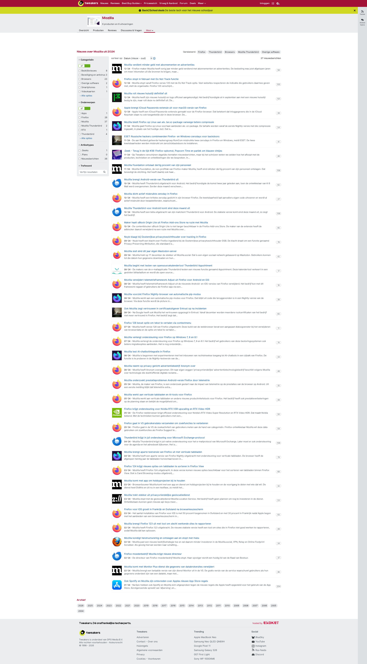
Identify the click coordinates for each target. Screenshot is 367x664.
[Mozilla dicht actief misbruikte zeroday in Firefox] (117, 197)
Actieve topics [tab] (362, 24)
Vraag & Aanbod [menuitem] (168, 3)
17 (279, 271)
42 (278, 256)
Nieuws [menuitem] (104, 3)
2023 (109, 605)
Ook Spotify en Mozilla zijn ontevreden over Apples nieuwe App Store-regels (166, 581)
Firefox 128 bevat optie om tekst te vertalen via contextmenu (157, 322)
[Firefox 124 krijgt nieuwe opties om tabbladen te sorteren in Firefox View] (117, 470)
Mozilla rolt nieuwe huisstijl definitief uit (145, 93)
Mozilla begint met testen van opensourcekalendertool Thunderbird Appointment (168, 265)
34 (278, 543)
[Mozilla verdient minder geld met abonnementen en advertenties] (117, 68)
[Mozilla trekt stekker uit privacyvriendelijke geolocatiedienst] (117, 499)
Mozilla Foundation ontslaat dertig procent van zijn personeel (157, 165)
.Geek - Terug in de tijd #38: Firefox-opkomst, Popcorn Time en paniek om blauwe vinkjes (173, 150)
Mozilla (108, 18)
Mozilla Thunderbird (248, 52)
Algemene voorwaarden (149, 650)
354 (278, 586)
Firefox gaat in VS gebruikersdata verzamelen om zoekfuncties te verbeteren (166, 423)
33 (278, 357)
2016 (173, 605)
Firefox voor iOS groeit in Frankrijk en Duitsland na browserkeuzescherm (163, 509)
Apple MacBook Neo (205, 637)
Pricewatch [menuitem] (150, 3)
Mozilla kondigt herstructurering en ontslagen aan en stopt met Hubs (161, 538)
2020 (136, 605)
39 (278, 113)
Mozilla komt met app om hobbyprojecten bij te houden (154, 480)
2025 (90, 605)
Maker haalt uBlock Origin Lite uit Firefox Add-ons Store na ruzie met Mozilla (166, 222)
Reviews (112, 30)
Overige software (271, 52)
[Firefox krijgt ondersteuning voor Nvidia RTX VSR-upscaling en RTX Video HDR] (117, 412)
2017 (164, 605)
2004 (81, 611)
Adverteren (143, 637)
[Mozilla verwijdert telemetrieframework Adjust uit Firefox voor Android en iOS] (117, 283)
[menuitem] (265, 3)
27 (279, 199)
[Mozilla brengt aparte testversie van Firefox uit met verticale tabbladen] (117, 456)
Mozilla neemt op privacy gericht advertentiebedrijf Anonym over (159, 365)
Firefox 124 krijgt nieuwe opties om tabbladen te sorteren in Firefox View (164, 466)
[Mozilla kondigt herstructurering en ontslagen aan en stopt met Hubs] (117, 542)
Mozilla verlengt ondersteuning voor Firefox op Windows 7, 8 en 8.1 (160, 337)
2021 (127, 605)
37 (279, 557)
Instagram (260, 645)
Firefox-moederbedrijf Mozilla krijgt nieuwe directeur (153, 553)
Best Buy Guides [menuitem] (131, 3)
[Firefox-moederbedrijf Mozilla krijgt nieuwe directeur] (117, 556)
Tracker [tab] (362, 14)
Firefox (201, 52)
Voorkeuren (154, 658)
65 (278, 314)
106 (278, 213)
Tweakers (84, 639)
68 (278, 471)
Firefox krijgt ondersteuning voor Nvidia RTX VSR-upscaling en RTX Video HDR (167, 408)
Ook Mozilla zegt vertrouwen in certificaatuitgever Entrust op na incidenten (165, 308)
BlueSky (259, 637)
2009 (236, 605)
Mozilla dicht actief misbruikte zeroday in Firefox (150, 193)
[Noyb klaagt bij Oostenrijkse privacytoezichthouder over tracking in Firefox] (117, 240)
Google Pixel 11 (202, 645)
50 (278, 414)
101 (278, 99)
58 (278, 70)
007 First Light (202, 654)
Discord (259, 654)
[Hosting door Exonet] (266, 623)
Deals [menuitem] (193, 3)
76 (279, 242)
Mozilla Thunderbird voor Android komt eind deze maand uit (157, 208)
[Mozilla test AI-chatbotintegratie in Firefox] (117, 355)
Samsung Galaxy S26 (205, 650)
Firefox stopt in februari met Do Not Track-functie (151, 79)
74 (279, 342)
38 (278, 299)
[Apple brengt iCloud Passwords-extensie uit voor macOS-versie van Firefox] (117, 111)
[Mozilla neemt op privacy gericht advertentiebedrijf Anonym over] (117, 369)
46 (278, 156)
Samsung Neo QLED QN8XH (209, 641)
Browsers (230, 52)
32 (278, 486)
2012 (209, 605)
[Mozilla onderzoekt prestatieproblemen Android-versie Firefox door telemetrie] (117, 384)
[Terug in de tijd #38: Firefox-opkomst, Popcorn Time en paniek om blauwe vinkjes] (117, 154)
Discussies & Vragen (131, 30)
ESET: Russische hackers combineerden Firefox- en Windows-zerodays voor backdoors (171, 136)
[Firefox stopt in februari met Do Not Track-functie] (117, 83)
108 (278, 170)
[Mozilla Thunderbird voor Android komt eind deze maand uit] (117, 212)
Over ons (153, 641)
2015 (182, 605)
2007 (255, 605)
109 (278, 443)
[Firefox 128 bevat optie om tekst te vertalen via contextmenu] (117, 326)
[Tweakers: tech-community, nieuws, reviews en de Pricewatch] (88, 3)
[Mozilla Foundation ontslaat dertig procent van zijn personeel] (117, 169)
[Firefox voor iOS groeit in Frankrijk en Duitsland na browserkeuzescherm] (117, 513)
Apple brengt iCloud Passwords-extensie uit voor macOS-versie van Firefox (165, 107)
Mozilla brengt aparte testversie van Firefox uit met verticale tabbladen (163, 451)
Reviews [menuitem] (115, 3)
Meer (148, 30)
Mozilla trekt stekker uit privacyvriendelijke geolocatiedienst (157, 494)
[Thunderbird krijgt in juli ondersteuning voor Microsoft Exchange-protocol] (117, 441)
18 (279, 285)
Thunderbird (215, 52)
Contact (141, 641)
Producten (98, 30)
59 (278, 428)
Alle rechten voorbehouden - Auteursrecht (100, 642)
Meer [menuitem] (201, 3)
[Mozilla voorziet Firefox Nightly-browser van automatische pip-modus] (117, 298)
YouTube (260, 641)
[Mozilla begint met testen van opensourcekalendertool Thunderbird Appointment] (117, 269)
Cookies (141, 658)
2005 (273, 605)
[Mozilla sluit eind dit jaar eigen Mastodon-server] (117, 255)
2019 (146, 605)
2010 (227, 605)
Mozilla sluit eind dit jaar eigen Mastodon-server (150, 251)
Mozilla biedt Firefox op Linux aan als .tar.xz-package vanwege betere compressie (169, 122)
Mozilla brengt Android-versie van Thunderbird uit (151, 179)
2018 (155, 605)
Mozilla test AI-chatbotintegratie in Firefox (147, 351)
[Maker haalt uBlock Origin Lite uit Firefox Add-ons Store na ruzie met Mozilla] (117, 226)
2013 (200, 605)
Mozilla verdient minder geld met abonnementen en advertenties (159, 64)
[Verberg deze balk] (355, 10)
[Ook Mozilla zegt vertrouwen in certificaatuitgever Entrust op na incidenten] (117, 312)
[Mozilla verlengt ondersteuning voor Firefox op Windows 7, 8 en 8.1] (117, 341)
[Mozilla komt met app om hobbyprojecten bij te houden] (117, 484)
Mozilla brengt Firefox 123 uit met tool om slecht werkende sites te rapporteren (167, 523)
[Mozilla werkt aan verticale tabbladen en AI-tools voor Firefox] (117, 398)
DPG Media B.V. (115, 639)
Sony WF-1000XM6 (204, 658)
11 (278, 328)
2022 (118, 605)
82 (278, 185)
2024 (99, 605)
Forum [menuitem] (184, 3)
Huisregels (142, 645)
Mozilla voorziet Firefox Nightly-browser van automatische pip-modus (162, 294)
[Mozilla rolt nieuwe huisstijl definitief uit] (117, 97)
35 (278, 385)
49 (278, 371)
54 (278, 127)
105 (278, 84)
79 (279, 457)
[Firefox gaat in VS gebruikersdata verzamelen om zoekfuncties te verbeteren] (117, 427)
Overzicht (84, 30)
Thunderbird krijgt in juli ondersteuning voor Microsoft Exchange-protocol (164, 437)
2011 (218, 605)
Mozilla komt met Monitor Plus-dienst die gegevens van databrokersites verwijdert (169, 566)
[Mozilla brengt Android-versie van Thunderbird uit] (117, 183)
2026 (80, 605)
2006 (264, 605)
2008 (245, 605)
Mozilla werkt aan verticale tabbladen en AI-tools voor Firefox (158, 394)
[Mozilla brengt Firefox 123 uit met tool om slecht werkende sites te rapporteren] (117, 527)
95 (278, 228)
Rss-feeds (260, 650)
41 (279, 142)
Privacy (141, 654)
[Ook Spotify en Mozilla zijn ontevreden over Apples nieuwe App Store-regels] (117, 585)
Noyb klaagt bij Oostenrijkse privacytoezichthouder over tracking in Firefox (165, 236)
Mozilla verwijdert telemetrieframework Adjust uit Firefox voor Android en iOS (166, 279)
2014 (191, 605)
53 (278, 500)
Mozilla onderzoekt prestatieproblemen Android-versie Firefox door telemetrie (167, 380)
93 (278, 514)
